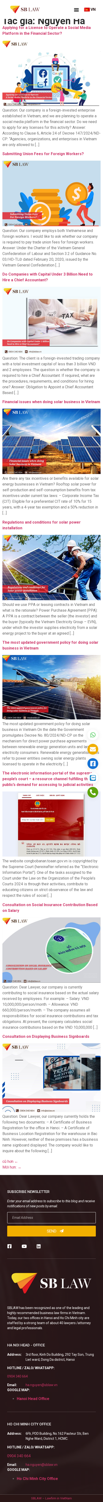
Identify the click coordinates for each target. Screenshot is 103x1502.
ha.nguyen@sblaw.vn (41, 1385)
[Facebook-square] (9, 1246)
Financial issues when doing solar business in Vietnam (51, 402)
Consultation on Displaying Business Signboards (45, 1036)
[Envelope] (92, 749)
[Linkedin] (38, 1246)
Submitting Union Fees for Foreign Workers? (43, 154)
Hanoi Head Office (33, 1398)
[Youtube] (24, 1246)
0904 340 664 (17, 1376)
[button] (76, 9)
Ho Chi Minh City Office (37, 1478)
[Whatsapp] (92, 734)
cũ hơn (10, 1161)
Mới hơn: (11, 1167)
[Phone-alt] (92, 792)
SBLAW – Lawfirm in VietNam (51, 1498)
